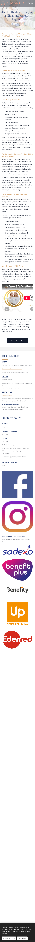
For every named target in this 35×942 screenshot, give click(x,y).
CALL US (5, 377)
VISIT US (5, 362)
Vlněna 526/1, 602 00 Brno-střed (12, 369)
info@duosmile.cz (7, 395)
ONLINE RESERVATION (10, 404)
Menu (32, 3)
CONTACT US (7, 392)
